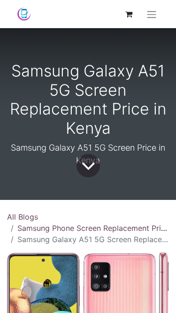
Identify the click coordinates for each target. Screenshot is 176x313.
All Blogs (22, 216)
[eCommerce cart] (128, 14)
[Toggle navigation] (151, 14)
